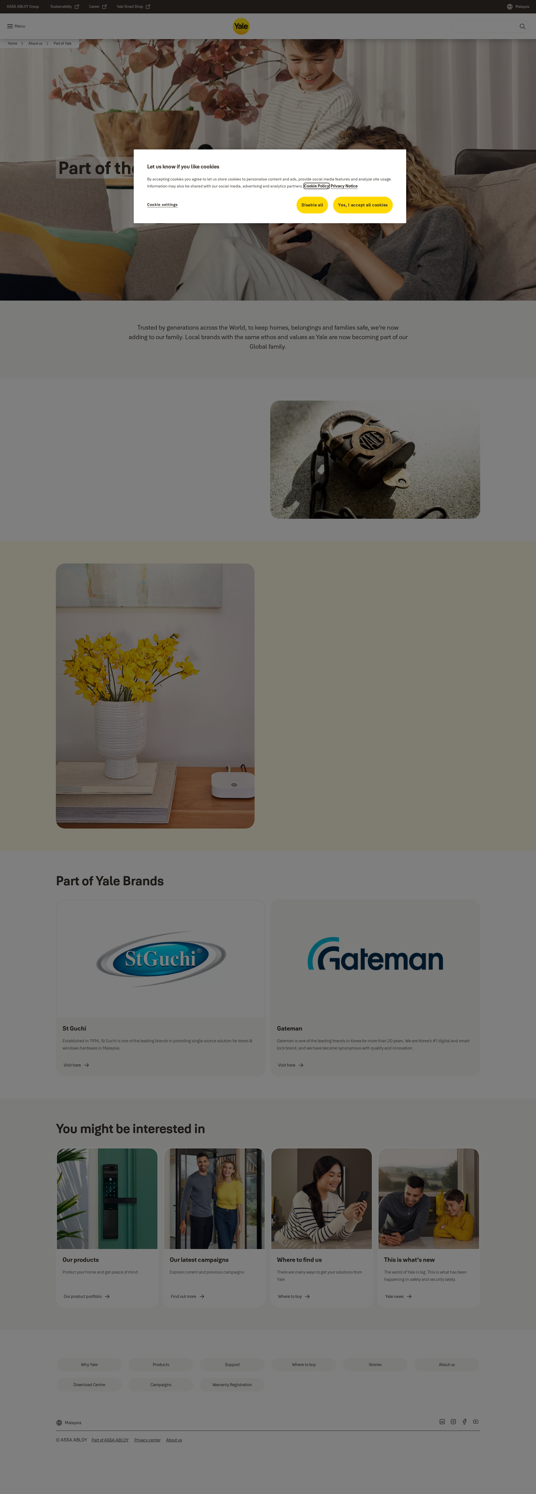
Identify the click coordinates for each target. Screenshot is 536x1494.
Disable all (312, 205)
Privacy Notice (344, 186)
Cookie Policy (316, 186)
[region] (270, 186)
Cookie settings (162, 204)
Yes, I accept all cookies (363, 205)
